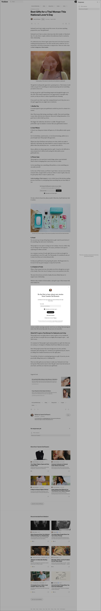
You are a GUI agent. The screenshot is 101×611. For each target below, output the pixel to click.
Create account (50, 312)
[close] (69, 287)
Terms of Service (55, 320)
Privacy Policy (61, 320)
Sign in (55, 317)
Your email (42, 303)
